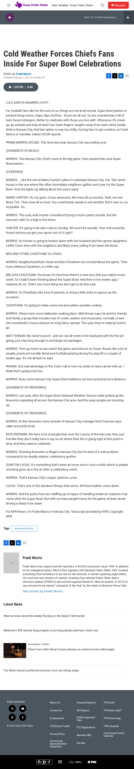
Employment (57, 718)
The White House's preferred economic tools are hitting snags (41, 670)
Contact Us (56, 710)
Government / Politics (38, 644)
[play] (9, 18)
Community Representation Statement (58, 744)
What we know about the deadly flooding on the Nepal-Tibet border (44, 616)
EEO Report (83, 710)
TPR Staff (109, 702)
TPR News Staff (112, 710)
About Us (55, 702)
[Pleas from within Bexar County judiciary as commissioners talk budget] (14, 650)
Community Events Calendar (113, 734)
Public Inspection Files (86, 719)
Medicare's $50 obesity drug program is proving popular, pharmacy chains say (50, 630)
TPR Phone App (112, 718)
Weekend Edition (24, 528)
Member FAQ (84, 735)
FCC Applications (86, 727)
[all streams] (129, 17)
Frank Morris (23, 74)
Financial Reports (86, 702)
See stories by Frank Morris (43, 591)
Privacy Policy (57, 734)
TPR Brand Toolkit (60, 726)
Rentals (81, 743)
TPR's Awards (111, 726)
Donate (119, 5)
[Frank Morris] (11, 562)
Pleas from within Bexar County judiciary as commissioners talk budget (71, 649)
